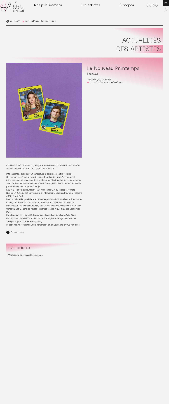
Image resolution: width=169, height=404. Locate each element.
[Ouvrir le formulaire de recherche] (166, 9)
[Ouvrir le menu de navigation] (166, 3)
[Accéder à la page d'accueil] (12, 9)
